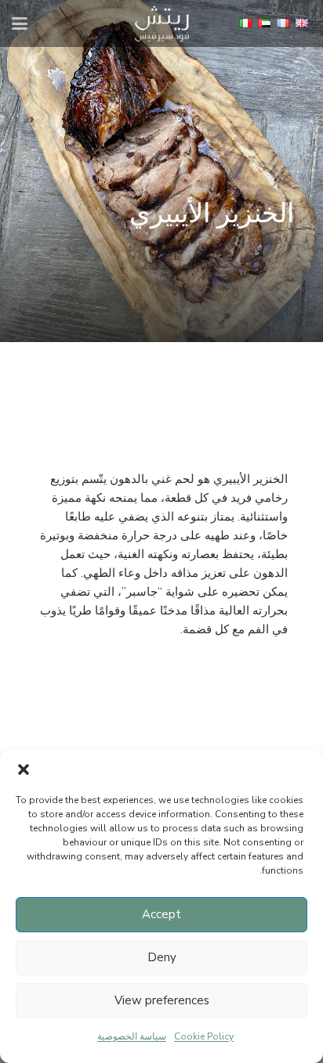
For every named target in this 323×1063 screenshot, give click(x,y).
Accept (161, 914)
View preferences (161, 1000)
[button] (23, 769)
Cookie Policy (204, 1036)
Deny (161, 957)
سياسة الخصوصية (131, 1036)
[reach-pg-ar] (162, 23)
